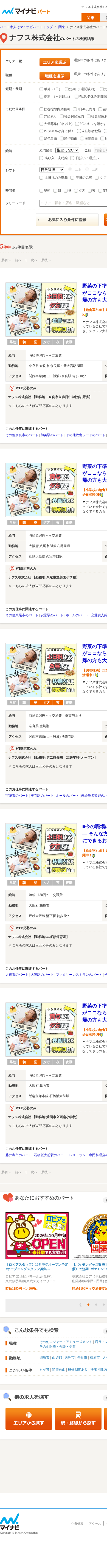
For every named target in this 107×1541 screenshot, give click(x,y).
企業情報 (77, 1523)
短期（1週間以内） (83, 89)
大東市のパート (17, 975)
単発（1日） (53, 89)
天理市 (70, 1357)
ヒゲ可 (44, 1370)
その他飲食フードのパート (85, 435)
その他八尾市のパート (21, 615)
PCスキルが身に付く (59, 131)
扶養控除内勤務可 (57, 109)
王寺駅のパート (42, 796)
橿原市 (95, 1357)
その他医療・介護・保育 (58, 1346)
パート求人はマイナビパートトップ (26, 27)
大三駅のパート (42, 975)
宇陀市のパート (17, 796)
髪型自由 (70, 138)
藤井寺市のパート (18, 1155)
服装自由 (91, 138)
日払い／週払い (87, 158)
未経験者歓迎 (91, 131)
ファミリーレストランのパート (79, 975)
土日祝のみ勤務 (56, 178)
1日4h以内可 (86, 109)
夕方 (81, 191)
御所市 (44, 1357)
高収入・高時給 (56, 158)
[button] (80, 1305)
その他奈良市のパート (21, 435)
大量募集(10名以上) (58, 124)
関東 (61, 27)
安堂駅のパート (52, 615)
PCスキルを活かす (93, 124)
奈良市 (82, 1357)
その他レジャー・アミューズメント (66, 1342)
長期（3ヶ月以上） (58, 96)
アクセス (95, 1523)
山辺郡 (57, 1357)
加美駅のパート (52, 435)
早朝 (47, 191)
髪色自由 (50, 138)
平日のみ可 (84, 178)
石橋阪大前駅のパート (50, 1155)
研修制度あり (78, 1370)
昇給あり (50, 116)
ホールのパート (77, 615)
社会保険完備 (74, 116)
